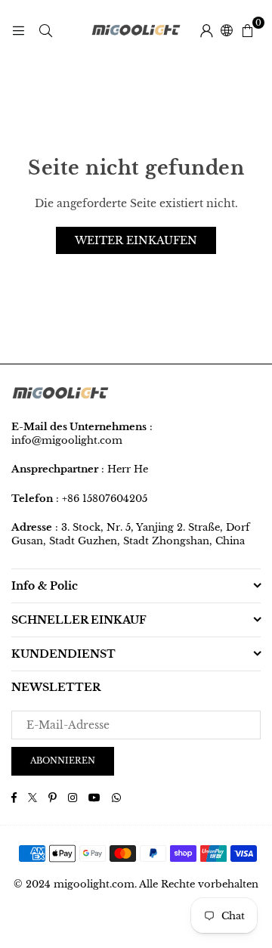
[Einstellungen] (206, 30)
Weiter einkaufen (136, 240)
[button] (247, 30)
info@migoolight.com (66, 440)
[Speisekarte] (18, 30)
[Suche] (45, 30)
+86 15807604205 (104, 498)
